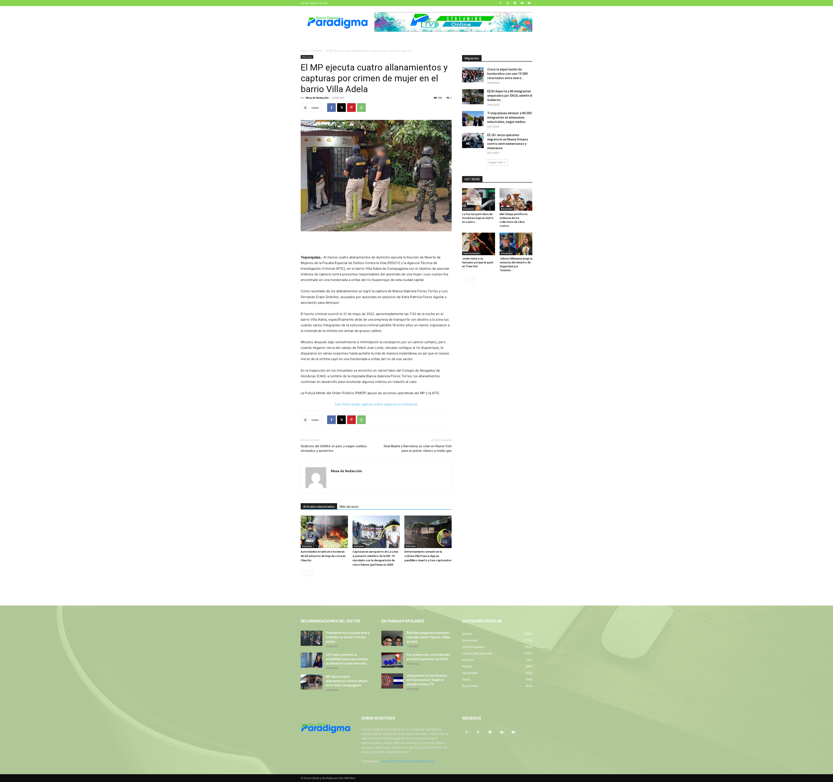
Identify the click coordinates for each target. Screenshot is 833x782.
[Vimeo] (515, 3)
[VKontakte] (522, 3)
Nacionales (507, 208)
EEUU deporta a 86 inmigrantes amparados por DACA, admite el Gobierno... (509, 96)
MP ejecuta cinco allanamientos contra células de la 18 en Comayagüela (347, 681)
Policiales (316, 50)
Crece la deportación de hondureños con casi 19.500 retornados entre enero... (507, 74)
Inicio (304, 50)
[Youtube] (529, 3)
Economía (468, 208)
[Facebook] (500, 3)
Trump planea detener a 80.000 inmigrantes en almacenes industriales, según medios (509, 117)
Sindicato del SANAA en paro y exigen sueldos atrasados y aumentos (334, 448)
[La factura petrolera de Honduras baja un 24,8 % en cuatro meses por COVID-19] (478, 199)
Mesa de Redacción (317, 97)
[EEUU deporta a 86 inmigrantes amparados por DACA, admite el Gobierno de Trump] (473, 96)
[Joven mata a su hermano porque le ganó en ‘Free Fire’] (478, 244)
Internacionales (471, 253)
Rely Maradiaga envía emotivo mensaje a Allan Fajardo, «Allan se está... (428, 637)
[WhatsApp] (361, 107)
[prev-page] (303, 573)
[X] (507, 3)
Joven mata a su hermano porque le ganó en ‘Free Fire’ (477, 262)
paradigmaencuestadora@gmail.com (408, 761)
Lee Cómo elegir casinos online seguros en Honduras (376, 404)
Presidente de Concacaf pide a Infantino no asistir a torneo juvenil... (348, 637)
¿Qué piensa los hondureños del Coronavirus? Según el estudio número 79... (427, 680)
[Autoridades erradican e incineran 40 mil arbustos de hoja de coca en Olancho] (324, 532)
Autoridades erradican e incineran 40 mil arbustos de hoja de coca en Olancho (323, 556)
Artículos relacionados (319, 506)
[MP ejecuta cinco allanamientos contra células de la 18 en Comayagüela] (311, 682)
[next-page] (310, 573)
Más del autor (349, 506)
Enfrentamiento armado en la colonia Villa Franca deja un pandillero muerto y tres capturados (427, 556)
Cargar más (496, 162)
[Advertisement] (376, 243)
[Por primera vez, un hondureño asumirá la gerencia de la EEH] (392, 660)
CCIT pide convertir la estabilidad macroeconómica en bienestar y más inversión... (347, 659)
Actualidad (506, 253)
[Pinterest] (351, 107)
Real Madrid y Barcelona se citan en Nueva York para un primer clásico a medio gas (418, 448)
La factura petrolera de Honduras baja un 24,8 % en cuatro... (477, 218)
